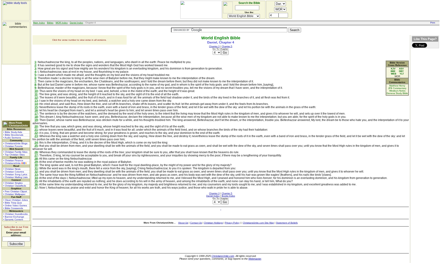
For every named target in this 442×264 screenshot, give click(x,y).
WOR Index (61, 22)
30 (36, 165)
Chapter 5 (227, 46)
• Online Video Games (15, 205)
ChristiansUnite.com (223, 256)
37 (36, 187)
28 (36, 158)
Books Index (228, 196)
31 (36, 168)
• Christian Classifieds (14, 185)
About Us (183, 222)
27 (36, 155)
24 (36, 142)
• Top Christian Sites (14, 154)
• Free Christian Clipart (15, 191)
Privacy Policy (232, 222)
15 (36, 107)
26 (36, 152)
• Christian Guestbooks (15, 214)
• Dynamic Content (13, 219)
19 (36, 120)
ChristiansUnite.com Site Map (258, 222)
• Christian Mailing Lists (15, 177)
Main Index (39, 22)
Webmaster (254, 258)
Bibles (50, 22)
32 (36, 171)
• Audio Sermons (12, 137)
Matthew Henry (397, 85)
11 (36, 94)
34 (36, 178)
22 (36, 133)
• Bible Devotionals (13, 135)
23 (36, 136)
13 (36, 100)
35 (36, 181)
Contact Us (196, 222)
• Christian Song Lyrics (15, 174)
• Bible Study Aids (12, 132)
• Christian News (11, 169)
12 (36, 97)
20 (36, 126)
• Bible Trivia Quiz (12, 202)
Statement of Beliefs (287, 222)
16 (36, 110)
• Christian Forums (13, 146)
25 (36, 145)
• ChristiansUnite (15, 163)
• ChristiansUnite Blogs (15, 143)
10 (36, 91)
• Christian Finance (13, 160)
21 (36, 129)
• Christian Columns (13, 171)
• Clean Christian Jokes (15, 200)
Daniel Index (76, 22)
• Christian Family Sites (15, 152)
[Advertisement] (16, 92)
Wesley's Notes (397, 90)
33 (36, 174)
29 (36, 162)
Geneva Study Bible (397, 93)
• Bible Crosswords (13, 208)
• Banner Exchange (13, 216)
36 (36, 184)
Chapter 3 (214, 46)
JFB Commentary (397, 88)
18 (36, 116)
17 (36, 113)
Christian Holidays (213, 222)
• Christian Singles (13, 183)
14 (36, 104)
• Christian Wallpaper (14, 194)
